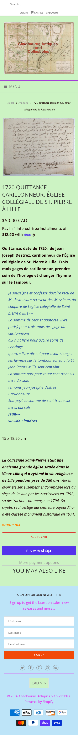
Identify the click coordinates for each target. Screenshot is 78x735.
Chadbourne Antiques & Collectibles (44, 696)
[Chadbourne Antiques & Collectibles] (39, 49)
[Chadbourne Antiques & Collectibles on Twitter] (22, 667)
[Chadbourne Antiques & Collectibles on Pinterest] (39, 667)
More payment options (39, 562)
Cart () (38, 12)
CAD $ (37, 682)
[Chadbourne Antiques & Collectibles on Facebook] (30, 667)
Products (24, 102)
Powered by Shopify (39, 701)
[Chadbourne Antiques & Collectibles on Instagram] (47, 667)
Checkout (52, 12)
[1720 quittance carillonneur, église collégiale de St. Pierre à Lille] (39, 147)
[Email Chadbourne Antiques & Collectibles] (55, 667)
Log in (24, 12)
